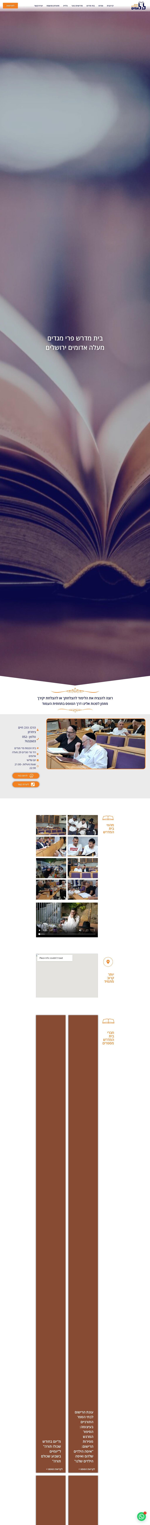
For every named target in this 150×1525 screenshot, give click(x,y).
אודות (100, 5)
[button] (141, 1516)
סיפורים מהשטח (53, 5)
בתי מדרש (91, 5)
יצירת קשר (38, 5)
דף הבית (110, 5)
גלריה (65, 5)
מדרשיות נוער (77, 5)
